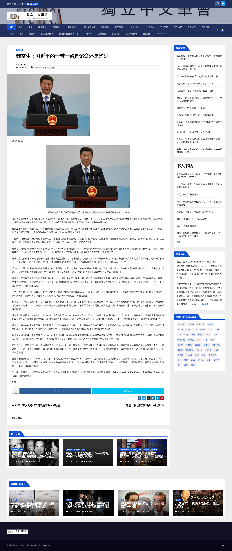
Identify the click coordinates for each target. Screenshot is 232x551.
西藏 (193, 360)
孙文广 (201, 335)
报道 (140, 449)
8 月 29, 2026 (129, 512)
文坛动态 (105, 27)
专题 (31, 33)
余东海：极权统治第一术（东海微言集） (196, 115)
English (161, 33)
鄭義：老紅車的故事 (186, 226)
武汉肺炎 (190, 350)
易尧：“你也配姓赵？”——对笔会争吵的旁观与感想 (87, 454)
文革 (205, 340)
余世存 (180, 329)
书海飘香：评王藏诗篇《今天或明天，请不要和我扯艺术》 (32, 505)
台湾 (186, 335)
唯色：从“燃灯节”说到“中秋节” (144, 405)
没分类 (14, 500)
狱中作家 (119, 27)
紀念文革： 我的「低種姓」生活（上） (195, 91)
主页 (30, 27)
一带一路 (38, 68)
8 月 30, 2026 (74, 512)
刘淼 (210, 329)
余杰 (188, 329)
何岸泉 (210, 324)
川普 (215, 335)
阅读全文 (206, 304)
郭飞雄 (201, 360)
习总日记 (181, 324)
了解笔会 (56, 27)
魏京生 (52, 68)
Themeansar (45, 545)
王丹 (216, 350)
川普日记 (181, 340)
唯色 (193, 335)
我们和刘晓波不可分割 (69, 33)
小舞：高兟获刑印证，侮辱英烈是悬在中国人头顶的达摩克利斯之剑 (87, 506)
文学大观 (178, 27)
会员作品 (135, 27)
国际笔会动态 (89, 27)
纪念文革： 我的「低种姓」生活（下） (195, 83)
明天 (12, 33)
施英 (212, 340)
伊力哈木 (200, 324)
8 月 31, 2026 (19, 512)
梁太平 (206, 345)
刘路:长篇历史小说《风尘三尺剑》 (193, 219)
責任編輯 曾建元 (35, 461)
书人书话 (164, 27)
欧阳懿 (180, 350)
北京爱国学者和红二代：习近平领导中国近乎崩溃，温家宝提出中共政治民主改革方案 (33, 456)
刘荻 (217, 329)
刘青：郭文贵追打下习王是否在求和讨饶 (37, 405)
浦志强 (208, 350)
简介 (21, 27)
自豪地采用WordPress (16, 545)
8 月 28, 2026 (183, 512)
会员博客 (147, 33)
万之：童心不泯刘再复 (187, 194)
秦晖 (197, 355)
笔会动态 (72, 27)
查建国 (198, 345)
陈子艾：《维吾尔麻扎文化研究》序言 (195, 212)
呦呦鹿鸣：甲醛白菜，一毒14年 (192, 108)
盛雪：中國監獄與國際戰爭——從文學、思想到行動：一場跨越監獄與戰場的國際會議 (141, 456)
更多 (179, 241)
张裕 (199, 340)
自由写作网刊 (131, 33)
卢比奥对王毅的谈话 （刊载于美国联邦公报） (199, 76)
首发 (21, 33)
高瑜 (193, 365)
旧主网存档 (46, 33)
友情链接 (102, 33)
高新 (186, 365)
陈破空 (216, 360)
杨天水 (180, 345)
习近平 (45, 68)
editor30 (35, 512)
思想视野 (151, 27)
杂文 (83, 449)
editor (23, 64)
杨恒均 (189, 345)
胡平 (179, 360)
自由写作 (192, 27)
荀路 (186, 360)
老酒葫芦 (212, 355)
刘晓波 (203, 329)
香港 (179, 365)
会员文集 (116, 33)
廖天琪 (191, 340)
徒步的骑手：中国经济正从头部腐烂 (194, 132)
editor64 (88, 461)
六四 (195, 329)
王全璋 (180, 355)
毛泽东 (199, 350)
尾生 (209, 335)
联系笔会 (42, 27)
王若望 (189, 355)
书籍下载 (88, 33)
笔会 (204, 355)
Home (222, 545)
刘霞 (179, 335)
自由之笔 (205, 27)
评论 (21, 449)
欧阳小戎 (216, 345)
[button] (218, 30)
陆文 (209, 360)
